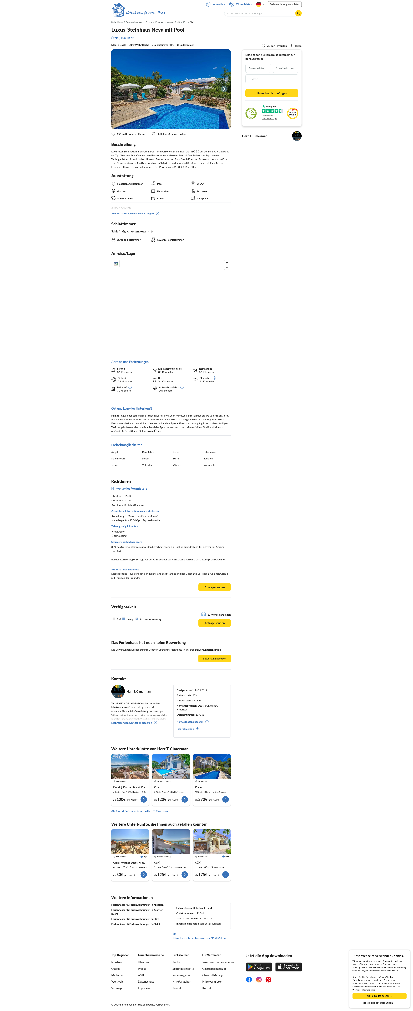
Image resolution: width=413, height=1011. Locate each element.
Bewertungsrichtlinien (208, 649)
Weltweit (117, 981)
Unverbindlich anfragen (272, 93)
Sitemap (116, 988)
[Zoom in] (226, 262)
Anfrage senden (215, 587)
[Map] (171, 307)
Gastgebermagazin (214, 968)
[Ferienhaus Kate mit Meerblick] (130, 842)
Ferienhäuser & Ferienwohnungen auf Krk (135, 918)
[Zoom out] (226, 267)
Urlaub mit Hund (202, 908)
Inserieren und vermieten (218, 962)
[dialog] (379, 979)
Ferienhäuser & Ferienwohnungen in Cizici (135, 923)
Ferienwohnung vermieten (284, 4)
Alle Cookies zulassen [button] (379, 996)
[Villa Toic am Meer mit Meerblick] (212, 842)
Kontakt (177, 988)
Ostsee (115, 968)
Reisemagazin (181, 975)
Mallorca (117, 975)
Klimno (115, 415)
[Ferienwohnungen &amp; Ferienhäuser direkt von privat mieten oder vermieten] (138, 12)
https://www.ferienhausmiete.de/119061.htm (199, 937)
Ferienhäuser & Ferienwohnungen (126, 22)
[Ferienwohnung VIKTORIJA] (171, 766)
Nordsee (116, 962)
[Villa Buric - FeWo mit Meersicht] (171, 842)
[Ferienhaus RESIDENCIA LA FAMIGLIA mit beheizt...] (212, 766)
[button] (380, 1003)
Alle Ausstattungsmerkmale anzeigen (132, 213)
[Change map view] (116, 263)
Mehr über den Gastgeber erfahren (131, 722)
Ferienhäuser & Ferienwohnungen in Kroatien (137, 904)
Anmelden (219, 4)
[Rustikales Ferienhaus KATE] (130, 766)
